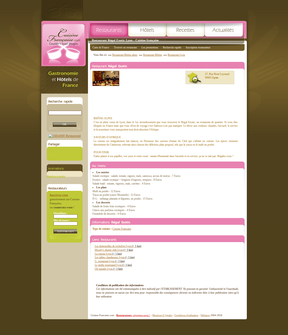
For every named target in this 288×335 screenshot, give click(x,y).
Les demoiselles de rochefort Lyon (118, 246)
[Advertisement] (165, 10)
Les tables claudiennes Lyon (115, 257)
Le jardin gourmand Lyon (113, 265)
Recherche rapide (172, 47)
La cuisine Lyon (108, 253)
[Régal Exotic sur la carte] (194, 78)
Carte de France (100, 47)
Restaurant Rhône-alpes (124, 54)
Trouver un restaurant (125, 47)
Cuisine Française (121, 228)
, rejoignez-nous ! (133, 315)
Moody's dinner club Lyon (114, 250)
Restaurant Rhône (152, 54)
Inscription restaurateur (198, 47)
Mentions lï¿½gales (162, 315)
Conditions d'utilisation (186, 315)
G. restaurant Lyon (110, 261)
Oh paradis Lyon (109, 268)
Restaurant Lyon (176, 54)
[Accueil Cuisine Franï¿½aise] (64, 92)
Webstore (205, 315)
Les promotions (150, 47)
